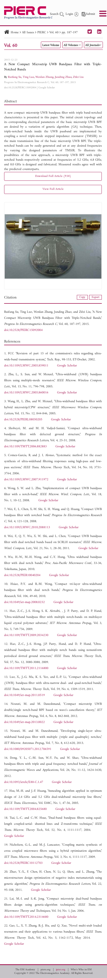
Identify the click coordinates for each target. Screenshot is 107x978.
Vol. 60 (53, 32)
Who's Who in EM (81, 970)
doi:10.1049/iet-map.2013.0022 (24, 722)
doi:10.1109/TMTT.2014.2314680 (26, 917)
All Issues (28, 32)
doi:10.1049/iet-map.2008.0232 (24, 602)
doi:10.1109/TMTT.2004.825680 (25, 809)
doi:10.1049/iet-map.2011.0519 (24, 695)
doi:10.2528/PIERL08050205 (23, 420)
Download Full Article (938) (53, 176)
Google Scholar (46, 87)
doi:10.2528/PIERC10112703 (23, 863)
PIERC (41, 32)
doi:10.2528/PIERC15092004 (20, 87)
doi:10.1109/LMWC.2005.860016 (26, 393)
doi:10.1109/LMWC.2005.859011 (26, 366)
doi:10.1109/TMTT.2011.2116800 (26, 668)
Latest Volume (50, 45)
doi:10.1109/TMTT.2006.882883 (25, 447)
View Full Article (53, 189)
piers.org (45, 970)
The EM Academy (25, 970)
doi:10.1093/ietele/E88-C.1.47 (23, 782)
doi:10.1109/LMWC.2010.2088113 (27, 527)
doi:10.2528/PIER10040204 (22, 575)
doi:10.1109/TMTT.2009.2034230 (26, 635)
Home (15, 32)
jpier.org (60, 970)
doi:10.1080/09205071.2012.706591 (27, 749)
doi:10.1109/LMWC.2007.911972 (26, 480)
